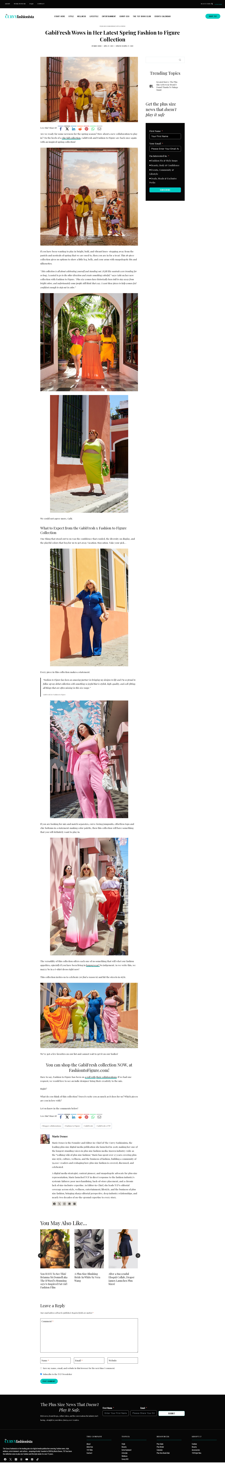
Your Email (155, 143)
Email (79, 1360)
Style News (120, 26)
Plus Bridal (160, 1447)
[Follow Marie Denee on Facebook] (54, 1204)
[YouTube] (26, 1459)
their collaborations (106, 1076)
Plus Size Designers (107, 26)
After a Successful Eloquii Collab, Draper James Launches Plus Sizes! (122, 1279)
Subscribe (218, 4)
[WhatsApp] (93, 129)
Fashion (194, 1444)
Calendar (160, 1450)
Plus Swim (160, 1444)
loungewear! (93, 965)
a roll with (90, 1076)
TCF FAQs (90, 1450)
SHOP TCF (213, 16)
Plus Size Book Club (163, 1453)
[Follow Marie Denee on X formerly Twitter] (59, 1204)
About (7, 4)
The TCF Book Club (142, 16)
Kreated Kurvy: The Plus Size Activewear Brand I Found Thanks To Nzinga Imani (167, 86)
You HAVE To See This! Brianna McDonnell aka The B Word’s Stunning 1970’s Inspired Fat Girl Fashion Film (53, 1280)
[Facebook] (61, 129)
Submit (171, 1413)
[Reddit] (80, 129)
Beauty (124, 1447)
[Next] (138, 1255)
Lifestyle (94, 16)
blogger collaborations (51, 1126)
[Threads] (21, 1459)
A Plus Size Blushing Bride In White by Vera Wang (87, 1277)
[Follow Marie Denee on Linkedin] (69, 1204)
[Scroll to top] (6, 1465)
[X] (67, 129)
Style (71, 16)
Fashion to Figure (72, 1126)
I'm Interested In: (158, 155)
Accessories (196, 1450)
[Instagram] (16, 1459)
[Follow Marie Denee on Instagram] (64, 1204)
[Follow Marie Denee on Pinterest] (74, 1204)
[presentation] (55, 1248)
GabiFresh (88, 1126)
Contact (41, 4)
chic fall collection (71, 137)
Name (45, 1360)
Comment (47, 1321)
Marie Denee (98, 46)
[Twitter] (10, 1459)
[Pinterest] (86, 129)
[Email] (99, 129)
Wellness (81, 16)
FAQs (31, 4)
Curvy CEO (124, 16)
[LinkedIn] (74, 129)
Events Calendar (163, 16)
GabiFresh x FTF (103, 1126)
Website (113, 1360)
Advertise (90, 1447)
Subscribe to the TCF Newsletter (57, 1374)
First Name (155, 130)
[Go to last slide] (40, 1255)
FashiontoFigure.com (88, 1070)
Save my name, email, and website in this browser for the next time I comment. (79, 1368)
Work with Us (20, 4)
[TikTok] (37, 1459)
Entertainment (109, 16)
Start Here (59, 16)
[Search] (180, 60)
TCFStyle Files (196, 1453)
